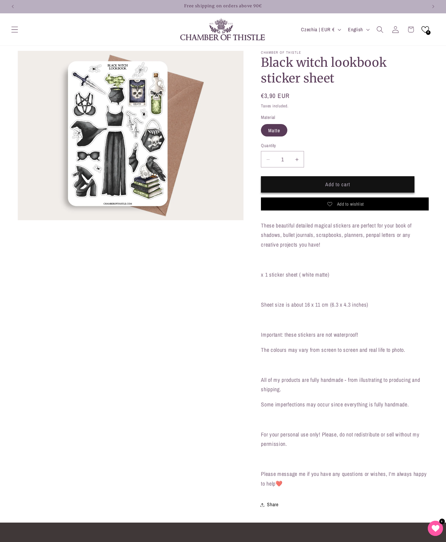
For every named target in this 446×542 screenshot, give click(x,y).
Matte (274, 130)
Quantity (268, 146)
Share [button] (272, 504)
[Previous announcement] (12, 6)
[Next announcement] (433, 6)
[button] (14, 29)
